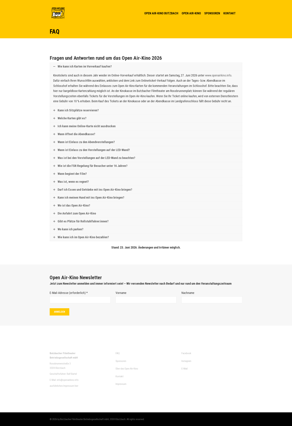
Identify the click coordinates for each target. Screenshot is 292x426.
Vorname (121, 293)
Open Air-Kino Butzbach (161, 13)
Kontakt (229, 13)
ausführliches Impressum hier (64, 385)
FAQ (118, 353)
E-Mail (184, 368)
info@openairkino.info (68, 379)
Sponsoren (212, 13)
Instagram (186, 361)
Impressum (121, 384)
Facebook (186, 353)
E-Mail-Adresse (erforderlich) (69, 293)
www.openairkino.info (218, 75)
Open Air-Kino (191, 13)
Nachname (187, 293)
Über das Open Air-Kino (127, 368)
